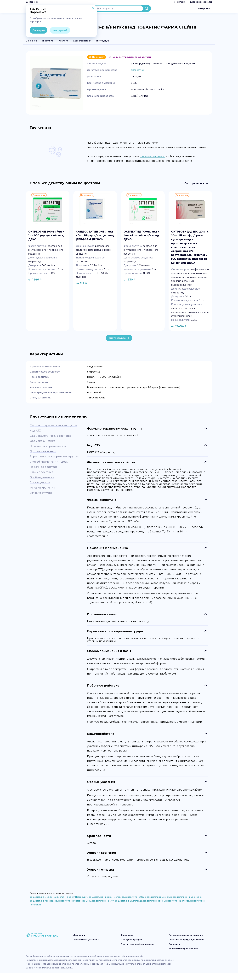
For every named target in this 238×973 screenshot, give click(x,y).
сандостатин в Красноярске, (187, 897)
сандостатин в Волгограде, (129, 901)
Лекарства (204, 8)
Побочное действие (43, 466)
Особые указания (42, 477)
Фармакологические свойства (50, 435)
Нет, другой (60, 30)
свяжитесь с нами (152, 156)
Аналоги (63, 41)
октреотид (137, 70)
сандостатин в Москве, (41, 897)
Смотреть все (194, 183)
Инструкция (102, 41)
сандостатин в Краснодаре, (44, 901)
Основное (31, 41)
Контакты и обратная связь (183, 948)
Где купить (47, 41)
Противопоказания (43, 451)
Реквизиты (174, 944)
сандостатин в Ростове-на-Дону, (75, 901)
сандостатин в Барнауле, (160, 897)
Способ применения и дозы (49, 461)
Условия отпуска (41, 492)
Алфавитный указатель (86, 939)
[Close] (93, 8)
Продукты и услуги (131, 939)
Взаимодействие (41, 472)
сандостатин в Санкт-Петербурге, (71, 897)
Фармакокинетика (42, 441)
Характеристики (82, 41)
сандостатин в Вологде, (177, 901)
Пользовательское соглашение (186, 935)
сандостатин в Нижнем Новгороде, (107, 897)
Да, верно (38, 30)
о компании (180, 2)
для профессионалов (201, 2)
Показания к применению (48, 446)
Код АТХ (35, 430)
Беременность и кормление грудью (54, 456)
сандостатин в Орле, (136, 897)
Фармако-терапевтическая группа (53, 425)
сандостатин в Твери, (154, 901)
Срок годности (40, 482)
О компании (127, 935)
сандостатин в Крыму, (103, 901)
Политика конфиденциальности (186, 939)
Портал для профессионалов (137, 944)
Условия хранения (42, 487)
